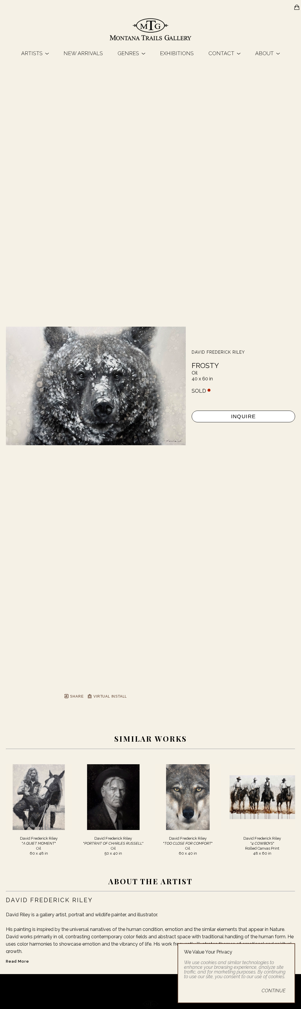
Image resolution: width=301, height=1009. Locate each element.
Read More (17, 961)
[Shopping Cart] (297, 7)
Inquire (243, 416)
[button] (35, 53)
